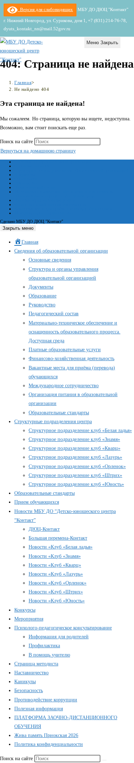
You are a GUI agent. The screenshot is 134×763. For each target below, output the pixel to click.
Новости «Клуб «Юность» (57, 600)
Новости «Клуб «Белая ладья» (61, 547)
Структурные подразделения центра (53, 421)
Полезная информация (38, 708)
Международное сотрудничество (43, 213)
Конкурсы (24, 610)
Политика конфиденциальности (48, 744)
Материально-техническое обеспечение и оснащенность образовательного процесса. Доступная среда (63, 193)
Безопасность (28, 690)
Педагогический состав (35, 187)
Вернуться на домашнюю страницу (38, 151)
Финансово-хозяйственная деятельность (50, 204)
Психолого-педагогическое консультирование (63, 627)
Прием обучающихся (36, 502)
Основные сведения (32, 166)
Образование (26, 178)
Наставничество (31, 672)
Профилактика (44, 645)
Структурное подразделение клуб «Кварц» (74, 448)
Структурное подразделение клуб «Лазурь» (75, 457)
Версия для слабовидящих (45, 9)
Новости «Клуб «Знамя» (55, 556)
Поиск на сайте (17, 141)
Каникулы (25, 681)
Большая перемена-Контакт (58, 538)
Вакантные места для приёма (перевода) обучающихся (63, 208)
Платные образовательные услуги (44, 200)
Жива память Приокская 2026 (46, 735)
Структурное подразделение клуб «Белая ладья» (80, 430)
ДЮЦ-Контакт (44, 529)
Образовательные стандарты (59, 412)
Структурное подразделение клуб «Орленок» (77, 466)
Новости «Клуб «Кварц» (55, 565)
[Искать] (104, 760)
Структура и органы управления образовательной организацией (71, 170)
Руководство (25, 183)
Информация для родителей (59, 636)
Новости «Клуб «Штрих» (56, 592)
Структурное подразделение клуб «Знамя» (74, 439)
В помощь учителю (49, 655)
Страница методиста (36, 663)
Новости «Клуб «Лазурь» (56, 574)
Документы (24, 174)
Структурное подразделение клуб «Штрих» (75, 475)
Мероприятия (28, 619)
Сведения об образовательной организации (52, 161)
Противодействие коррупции (45, 699)
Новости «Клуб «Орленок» (57, 583)
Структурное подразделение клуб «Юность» (76, 484)
